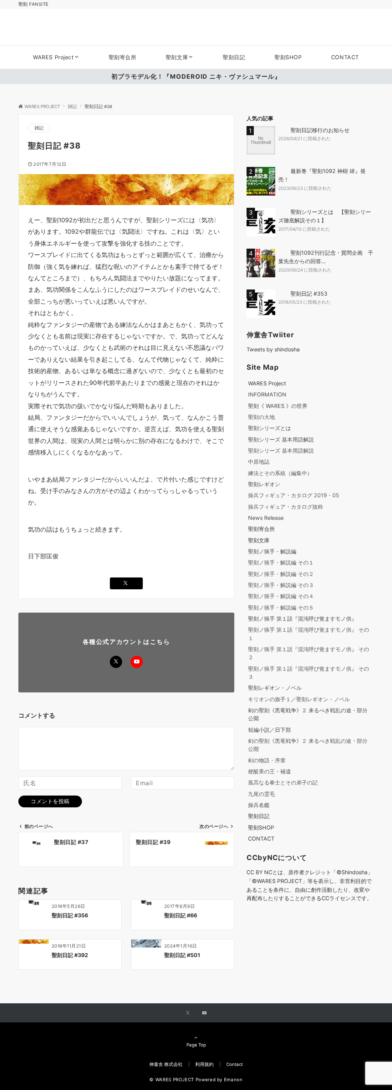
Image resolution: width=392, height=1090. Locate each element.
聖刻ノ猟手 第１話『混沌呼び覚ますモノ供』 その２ (308, 653)
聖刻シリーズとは (269, 428)
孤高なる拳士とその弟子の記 (283, 782)
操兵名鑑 (259, 805)
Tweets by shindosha (273, 349)
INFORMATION (267, 394)
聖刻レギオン (264, 484)
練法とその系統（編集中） (280, 473)
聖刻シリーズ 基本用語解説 (281, 439)
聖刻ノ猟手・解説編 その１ (281, 562)
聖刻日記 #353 (309, 293)
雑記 (39, 128)
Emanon (233, 1079)
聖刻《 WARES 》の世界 (277, 406)
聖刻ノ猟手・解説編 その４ (281, 596)
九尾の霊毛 (261, 794)
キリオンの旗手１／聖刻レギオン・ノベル (299, 699)
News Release (266, 517)
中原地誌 (259, 461)
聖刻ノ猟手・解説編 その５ (281, 607)
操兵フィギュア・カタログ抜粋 (285, 506)
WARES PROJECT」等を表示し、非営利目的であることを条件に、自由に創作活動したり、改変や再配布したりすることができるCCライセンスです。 (309, 890)
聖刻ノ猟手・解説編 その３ (281, 585)
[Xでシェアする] (126, 583)
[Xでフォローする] (116, 662)
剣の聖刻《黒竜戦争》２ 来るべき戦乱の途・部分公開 (308, 714)
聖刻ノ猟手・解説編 (272, 551)
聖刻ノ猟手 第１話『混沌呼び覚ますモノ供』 (302, 618)
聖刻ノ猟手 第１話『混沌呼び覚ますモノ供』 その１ (308, 633)
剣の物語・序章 (267, 760)
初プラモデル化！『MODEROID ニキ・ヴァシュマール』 (196, 76)
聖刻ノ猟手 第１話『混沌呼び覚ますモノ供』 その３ (308, 672)
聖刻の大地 (261, 417)
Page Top (196, 1045)
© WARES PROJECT (171, 1079)
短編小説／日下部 (269, 729)
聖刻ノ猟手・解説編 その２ (281, 574)
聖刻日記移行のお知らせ (320, 130)
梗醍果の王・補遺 (269, 771)
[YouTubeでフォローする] (137, 662)
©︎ (254, 881)
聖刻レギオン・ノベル (275, 687)
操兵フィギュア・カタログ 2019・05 (293, 495)
